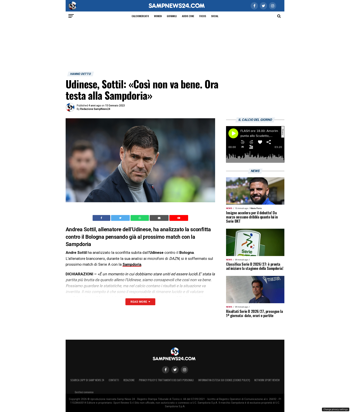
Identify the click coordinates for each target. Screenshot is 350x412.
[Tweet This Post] (121, 218)
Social (214, 16)
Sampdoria (131, 264)
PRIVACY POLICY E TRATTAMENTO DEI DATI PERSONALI (166, 380)
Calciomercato (140, 16)
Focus (202, 16)
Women (158, 16)
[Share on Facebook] (102, 218)
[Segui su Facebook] (165, 369)
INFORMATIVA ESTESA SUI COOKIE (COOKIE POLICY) (224, 380)
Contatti (114, 380)
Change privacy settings (335, 409)
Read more (139, 301)
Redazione (129, 380)
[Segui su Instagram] (184, 369)
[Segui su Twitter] (175, 369)
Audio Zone (188, 16)
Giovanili (172, 16)
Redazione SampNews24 (95, 109)
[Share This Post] (140, 218)
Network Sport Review (267, 380)
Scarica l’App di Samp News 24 (87, 380)
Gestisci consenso (84, 392)
